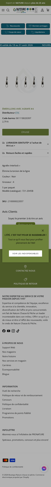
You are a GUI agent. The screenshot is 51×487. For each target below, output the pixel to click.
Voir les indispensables (25, 253)
